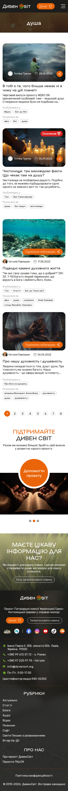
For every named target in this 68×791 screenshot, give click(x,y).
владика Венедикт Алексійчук (21, 393)
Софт (6, 730)
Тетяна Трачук (22, 73)
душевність (21, 398)
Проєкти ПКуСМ (13, 761)
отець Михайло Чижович (18, 305)
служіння (29, 300)
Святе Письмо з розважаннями (24, 735)
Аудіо (6, 715)
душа (24, 121)
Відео (7, 112)
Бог (15, 121)
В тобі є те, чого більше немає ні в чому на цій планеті (32, 87)
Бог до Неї (21, 112)
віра (6, 121)
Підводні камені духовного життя (31, 268)
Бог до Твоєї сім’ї (34, 291)
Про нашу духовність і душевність (32, 361)
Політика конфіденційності (34, 775)
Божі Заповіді (45, 300)
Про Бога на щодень (15, 384)
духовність (49, 393)
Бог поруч (20, 206)
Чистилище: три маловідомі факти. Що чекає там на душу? (33, 173)
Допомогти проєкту (34, 473)
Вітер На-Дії (11, 740)
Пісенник (9, 725)
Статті (16, 291)
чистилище (36, 206)
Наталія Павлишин (19, 261)
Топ (6, 197)
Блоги (6, 710)
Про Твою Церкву (22, 197)
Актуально (10, 700)
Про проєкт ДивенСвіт (18, 756)
